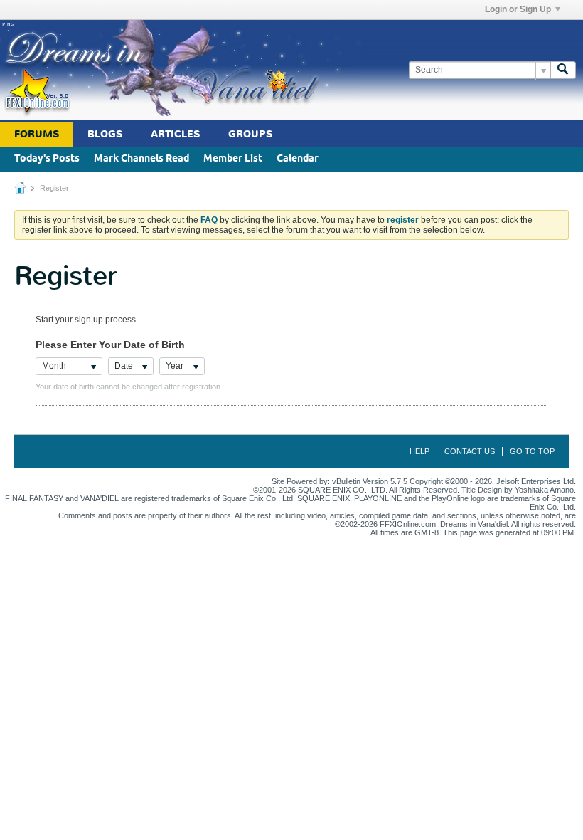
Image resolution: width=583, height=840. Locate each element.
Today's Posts (47, 159)
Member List (232, 159)
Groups (250, 134)
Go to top (532, 451)
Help (419, 451)
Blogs (104, 134)
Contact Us (469, 451)
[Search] (563, 70)
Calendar (298, 159)
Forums (36, 134)
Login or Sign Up (518, 9)
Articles (175, 134)
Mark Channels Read (141, 159)
